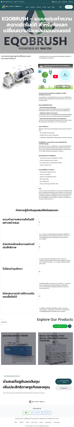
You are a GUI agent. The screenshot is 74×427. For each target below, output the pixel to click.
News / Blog (34, 422)
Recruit (44, 7)
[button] (61, 7)
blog (53, 7)
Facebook (37, 412)
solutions (32, 7)
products (38, 7)
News (49, 7)
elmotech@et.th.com (8, 2)
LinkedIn (47, 412)
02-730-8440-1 (21, 2)
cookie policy (57, 422)
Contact (41, 422)
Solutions (21, 422)
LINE (28, 412)
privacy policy (48, 422)
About (27, 7)
